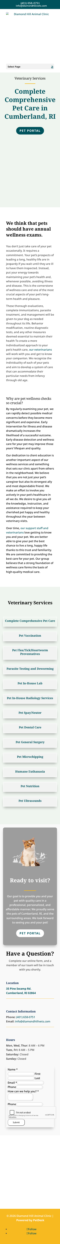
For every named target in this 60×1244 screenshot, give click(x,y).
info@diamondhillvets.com (32, 1021)
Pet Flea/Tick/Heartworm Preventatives (30, 652)
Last (37, 1078)
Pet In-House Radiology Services (30, 698)
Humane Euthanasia (30, 771)
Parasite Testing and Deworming (30, 669)
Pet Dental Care (30, 727)
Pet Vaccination (30, 635)
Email (12, 1082)
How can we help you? (23, 1091)
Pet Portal (30, 131)
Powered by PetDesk (30, 1220)
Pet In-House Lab (30, 683)
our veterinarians (40, 349)
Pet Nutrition (30, 786)
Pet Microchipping (30, 757)
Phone (12, 1087)
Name (13, 1069)
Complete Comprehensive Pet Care (30, 621)
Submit (16, 1122)
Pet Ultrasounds (30, 801)
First (37, 1074)
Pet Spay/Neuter (30, 713)
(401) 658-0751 (30, 3)
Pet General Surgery (30, 742)
